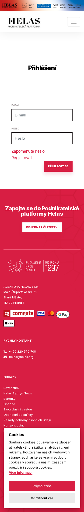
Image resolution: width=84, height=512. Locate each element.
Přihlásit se (58, 166)
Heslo (15, 128)
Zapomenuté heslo (28, 151)
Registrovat (21, 157)
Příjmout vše (42, 486)
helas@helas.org (21, 357)
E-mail (15, 105)
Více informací (20, 472)
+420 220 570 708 (22, 351)
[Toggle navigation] (73, 21)
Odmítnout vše (42, 498)
